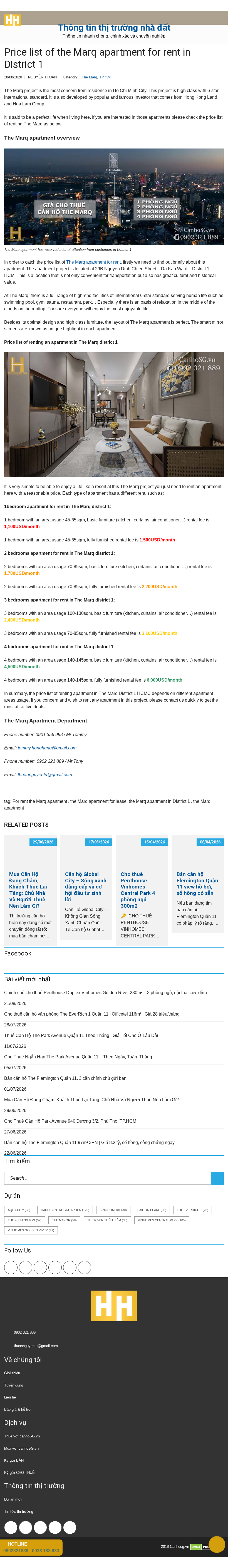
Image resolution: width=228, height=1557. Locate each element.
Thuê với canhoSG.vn (22, 1436)
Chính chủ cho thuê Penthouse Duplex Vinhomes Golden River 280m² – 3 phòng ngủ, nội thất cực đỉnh (105, 992)
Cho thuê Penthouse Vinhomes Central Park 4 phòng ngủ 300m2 (138, 890)
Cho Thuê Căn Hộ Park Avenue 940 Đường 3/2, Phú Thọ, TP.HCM (70, 1121)
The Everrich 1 (192, 1210)
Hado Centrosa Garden (65, 1210)
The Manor (64, 1220)
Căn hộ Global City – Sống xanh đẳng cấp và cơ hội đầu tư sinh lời (85, 887)
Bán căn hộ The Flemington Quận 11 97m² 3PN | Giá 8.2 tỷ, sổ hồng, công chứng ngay (89, 1142)
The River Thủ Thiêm (107, 1220)
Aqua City (19, 1210)
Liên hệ (10, 1397)
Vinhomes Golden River (31, 1230)
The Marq (89, 77)
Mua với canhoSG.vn (21, 1448)
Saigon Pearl (151, 1210)
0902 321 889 (25, 1332)
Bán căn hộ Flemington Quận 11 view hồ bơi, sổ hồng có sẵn (197, 883)
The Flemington (24, 1220)
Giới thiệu (12, 1373)
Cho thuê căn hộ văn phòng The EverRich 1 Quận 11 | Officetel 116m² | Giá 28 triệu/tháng (92, 1014)
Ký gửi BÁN (14, 1460)
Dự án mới (13, 1499)
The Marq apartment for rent (93, 262)
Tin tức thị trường (18, 1511)
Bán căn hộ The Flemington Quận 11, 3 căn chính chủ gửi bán (65, 1078)
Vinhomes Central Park (162, 1220)
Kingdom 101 (113, 1210)
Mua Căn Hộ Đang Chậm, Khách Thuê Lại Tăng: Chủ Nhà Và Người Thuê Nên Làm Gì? (28, 890)
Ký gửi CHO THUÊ (19, 1473)
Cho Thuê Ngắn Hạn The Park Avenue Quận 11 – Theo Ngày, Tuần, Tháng (78, 1056)
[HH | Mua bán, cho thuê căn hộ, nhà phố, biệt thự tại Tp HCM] (10, 18)
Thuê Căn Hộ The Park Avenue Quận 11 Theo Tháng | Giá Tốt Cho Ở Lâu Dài (81, 1035)
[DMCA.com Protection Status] (207, 1546)
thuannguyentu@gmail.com (45, 774)
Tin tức (105, 77)
